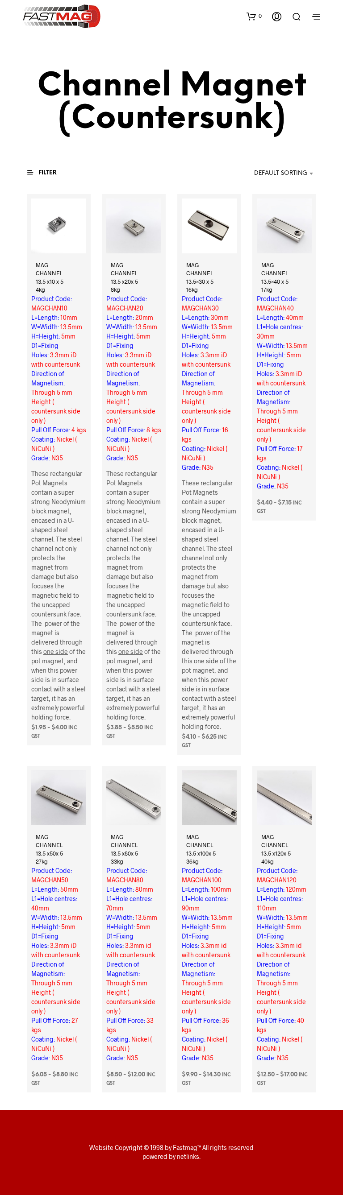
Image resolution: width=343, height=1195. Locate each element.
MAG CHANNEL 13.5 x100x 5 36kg (201, 849)
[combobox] (271, 173)
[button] (254, 16)
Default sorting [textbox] (280, 173)
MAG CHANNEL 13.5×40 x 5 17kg (275, 277)
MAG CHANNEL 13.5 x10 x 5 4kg (49, 277)
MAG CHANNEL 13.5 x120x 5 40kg (276, 849)
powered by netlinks (170, 1156)
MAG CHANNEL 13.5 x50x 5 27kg (49, 849)
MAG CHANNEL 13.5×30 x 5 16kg (199, 277)
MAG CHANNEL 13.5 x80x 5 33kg (124, 849)
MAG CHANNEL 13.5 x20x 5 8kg (124, 277)
